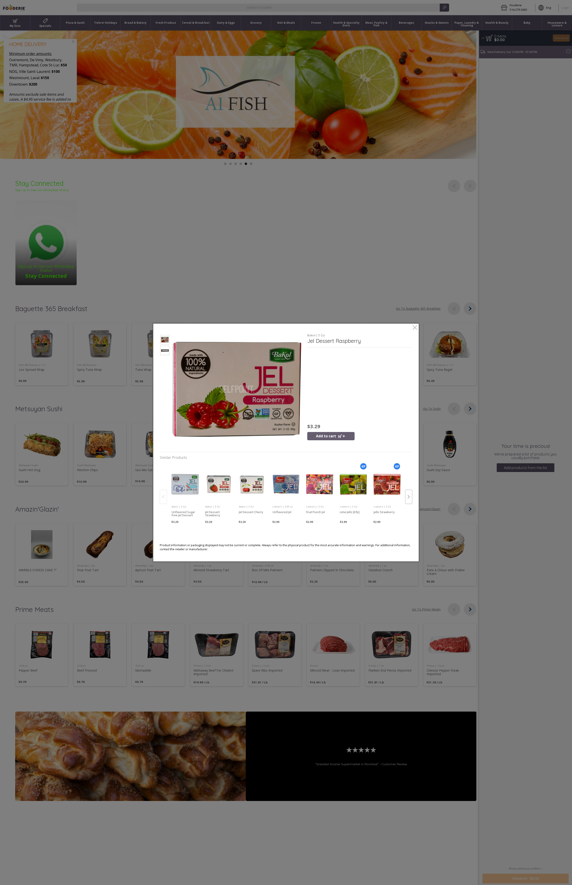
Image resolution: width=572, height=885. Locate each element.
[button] (165, 340)
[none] (185, 492)
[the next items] (408, 497)
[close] (414, 328)
